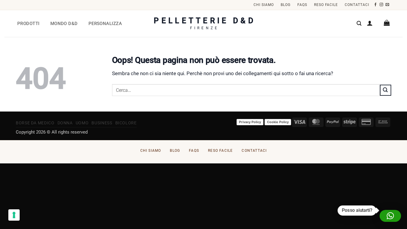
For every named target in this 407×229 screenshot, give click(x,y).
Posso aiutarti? (357, 210)
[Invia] (385, 90)
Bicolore (126, 122)
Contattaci (357, 5)
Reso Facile (326, 5)
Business (101, 122)
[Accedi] (369, 23)
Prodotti (28, 23)
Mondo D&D (64, 23)
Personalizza (105, 23)
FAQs (302, 5)
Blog (286, 5)
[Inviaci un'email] (387, 5)
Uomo (82, 122)
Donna (65, 122)
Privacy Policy (250, 122)
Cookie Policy (278, 122)
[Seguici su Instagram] (381, 5)
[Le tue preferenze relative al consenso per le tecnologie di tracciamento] (14, 215)
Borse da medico (35, 122)
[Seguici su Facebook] (376, 5)
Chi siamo (264, 5)
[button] (359, 23)
